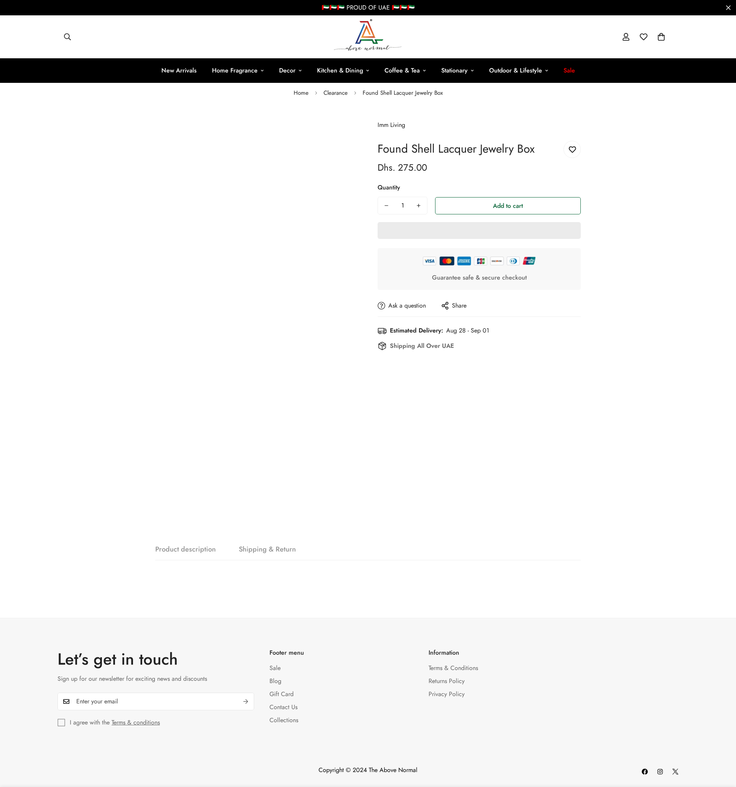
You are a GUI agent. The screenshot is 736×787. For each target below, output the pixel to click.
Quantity (389, 187)
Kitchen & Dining (340, 70)
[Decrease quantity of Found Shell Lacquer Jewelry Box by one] (386, 205)
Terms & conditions (136, 722)
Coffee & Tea (402, 70)
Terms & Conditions (453, 668)
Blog (275, 681)
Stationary (454, 70)
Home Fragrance (235, 70)
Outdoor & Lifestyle (515, 70)
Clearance (336, 93)
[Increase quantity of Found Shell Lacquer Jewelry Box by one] (418, 205)
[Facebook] (645, 772)
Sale (275, 668)
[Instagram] (660, 772)
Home (301, 93)
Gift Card (281, 694)
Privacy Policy (447, 694)
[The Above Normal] (368, 36)
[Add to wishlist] (572, 149)
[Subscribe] (245, 701)
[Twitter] (675, 772)
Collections (283, 720)
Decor (287, 70)
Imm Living (391, 124)
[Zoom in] (342, 125)
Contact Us (283, 707)
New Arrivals (179, 70)
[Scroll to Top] (721, 745)
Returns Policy (447, 681)
